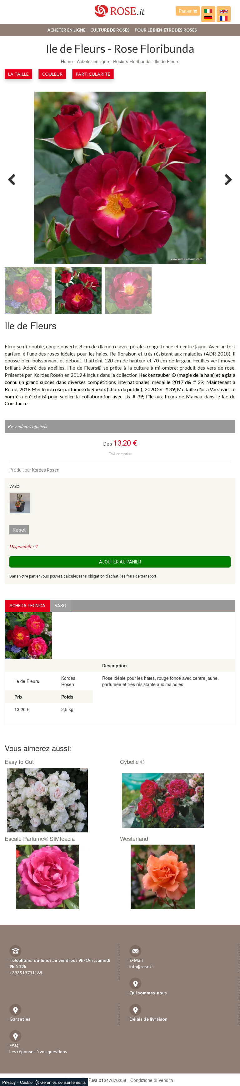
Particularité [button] (93, 74)
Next (226, 179)
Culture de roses (110, 30)
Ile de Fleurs (167, 61)
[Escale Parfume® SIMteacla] (60, 877)
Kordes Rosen (45, 469)
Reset (19, 530)
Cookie (26, 1082)
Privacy (9, 1082)
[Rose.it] (120, 8)
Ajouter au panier (120, 561)
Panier (186, 11)
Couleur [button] (52, 74)
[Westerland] (175, 877)
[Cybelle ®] (175, 800)
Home (67, 61)
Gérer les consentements (63, 1082)
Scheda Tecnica (27, 605)
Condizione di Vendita (151, 1080)
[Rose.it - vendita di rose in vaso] (208, 11)
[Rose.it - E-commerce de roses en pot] (224, 17)
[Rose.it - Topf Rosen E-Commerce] (208, 17)
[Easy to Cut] (60, 800)
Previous (14, 179)
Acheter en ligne (66, 30)
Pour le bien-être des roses (166, 30)
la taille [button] (18, 74)
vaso (60, 605)
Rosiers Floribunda (132, 61)
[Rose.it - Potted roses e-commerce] (224, 11)
